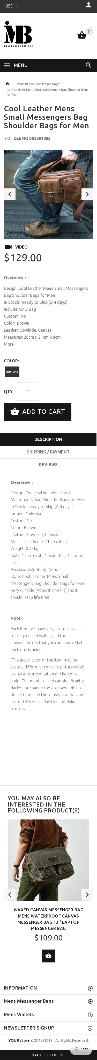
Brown (12, 371)
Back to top (45, 1055)
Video (21, 247)
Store (19, 1040)
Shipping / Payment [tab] (48, 452)
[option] (48, 194)
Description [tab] (48, 439)
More (9, 344)
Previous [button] (10, 194)
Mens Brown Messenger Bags (38, 84)
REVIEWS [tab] (48, 464)
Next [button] (87, 194)
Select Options (48, 956)
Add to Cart (42, 411)
